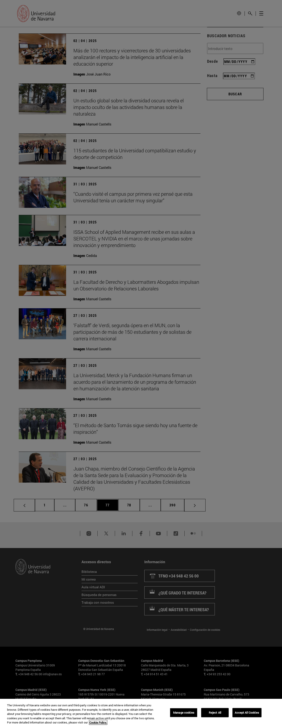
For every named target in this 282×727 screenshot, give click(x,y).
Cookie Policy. (98, 722)
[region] (141, 713)
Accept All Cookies (247, 712)
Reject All (215, 712)
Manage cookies (183, 712)
